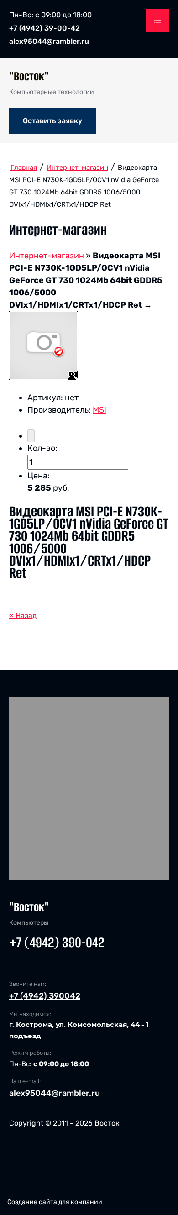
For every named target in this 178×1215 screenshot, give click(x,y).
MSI (99, 410)
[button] (52, 121)
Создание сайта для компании (54, 1202)
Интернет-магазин (46, 256)
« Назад (23, 615)
